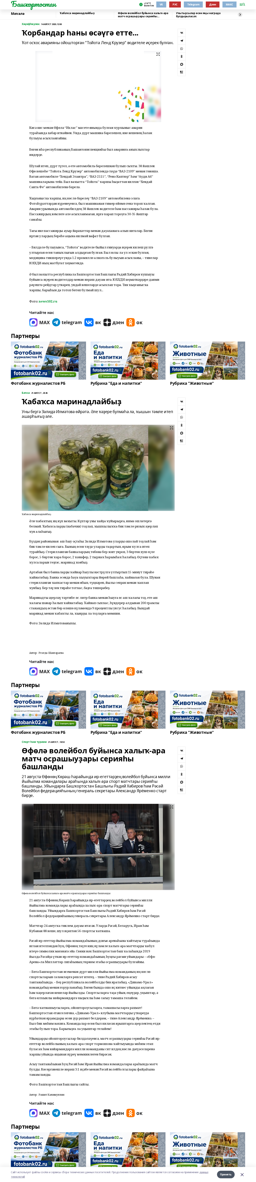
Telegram (193, 4)
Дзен (212, 4)
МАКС (229, 4)
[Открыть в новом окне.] (39, 322)
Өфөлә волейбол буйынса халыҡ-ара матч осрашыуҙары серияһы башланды (143, 15)
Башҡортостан (33, 4)
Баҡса (26, 393)
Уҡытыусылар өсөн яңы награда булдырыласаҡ (198, 15)
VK (161, 4)
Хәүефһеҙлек (31, 24)
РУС (175, 4)
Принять (226, 1174)
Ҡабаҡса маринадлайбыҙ (77, 13)
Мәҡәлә (17, 14)
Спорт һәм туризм (34, 742)
